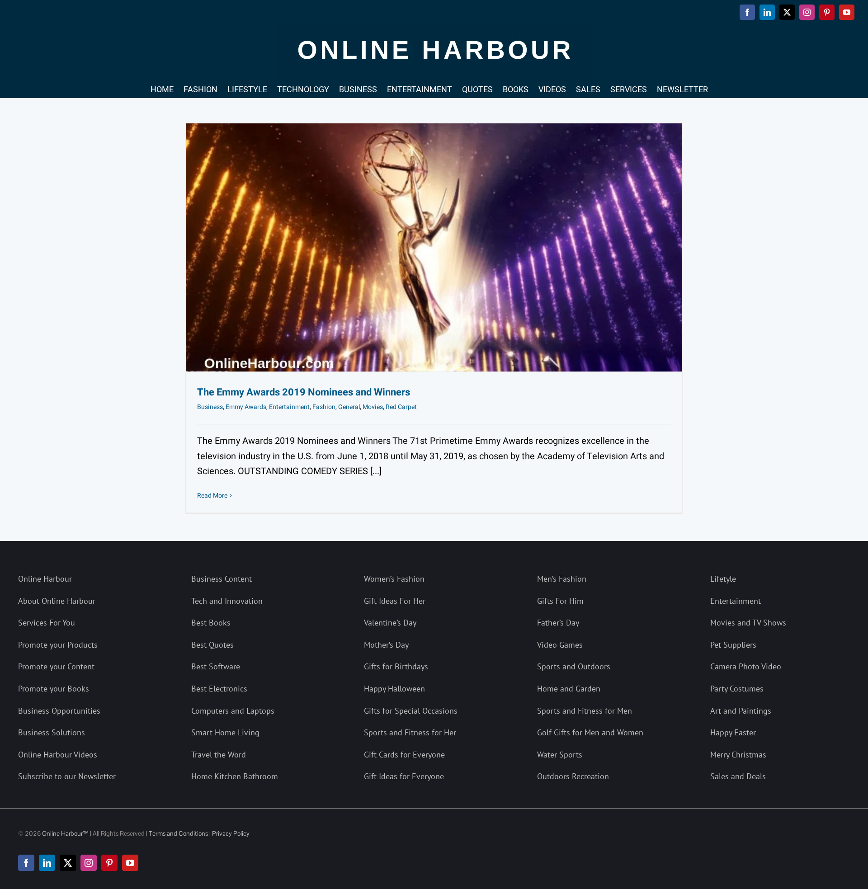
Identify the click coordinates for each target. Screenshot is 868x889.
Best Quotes (212, 645)
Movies (373, 407)
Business (210, 407)
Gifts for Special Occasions (411, 711)
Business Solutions (51, 732)
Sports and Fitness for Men (584, 711)
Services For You (46, 622)
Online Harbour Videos (57, 754)
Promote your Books (53, 688)
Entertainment (289, 407)
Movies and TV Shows (748, 622)
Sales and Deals (738, 776)
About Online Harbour (56, 601)
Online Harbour (45, 579)
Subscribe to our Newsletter (67, 776)
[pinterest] (109, 863)
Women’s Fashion (394, 579)
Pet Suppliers (733, 645)
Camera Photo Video (745, 666)
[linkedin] (47, 863)
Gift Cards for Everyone (404, 754)
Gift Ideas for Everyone (404, 776)
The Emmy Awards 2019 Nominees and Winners (303, 392)
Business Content (221, 579)
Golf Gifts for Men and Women (590, 732)
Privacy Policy (231, 833)
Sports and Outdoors (573, 666)
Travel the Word (218, 754)
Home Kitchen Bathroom (234, 776)
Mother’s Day (386, 645)
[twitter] (68, 863)
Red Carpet (401, 407)
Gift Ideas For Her (394, 601)
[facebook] (26, 863)
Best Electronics (219, 688)
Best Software (215, 666)
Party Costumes (737, 688)
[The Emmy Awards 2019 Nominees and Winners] (434, 247)
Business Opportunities (59, 711)
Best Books (211, 622)
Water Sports (559, 754)
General (349, 407)
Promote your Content (56, 666)
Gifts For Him (560, 601)
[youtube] (130, 863)
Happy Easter (733, 732)
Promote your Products (58, 645)
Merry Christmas (738, 754)
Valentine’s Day (390, 622)
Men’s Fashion (561, 579)
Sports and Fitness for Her (410, 732)
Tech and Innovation (227, 601)
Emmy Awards (246, 407)
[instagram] (88, 863)
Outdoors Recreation (573, 776)
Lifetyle (723, 579)
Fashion (323, 407)
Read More (212, 495)
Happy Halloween (394, 688)
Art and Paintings (740, 711)
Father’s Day (558, 622)
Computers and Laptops (232, 711)
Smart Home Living (225, 732)
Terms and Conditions (178, 833)
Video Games (560, 645)
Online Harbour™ (65, 833)
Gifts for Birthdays (396, 666)
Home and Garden (568, 688)
